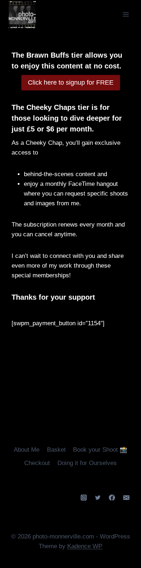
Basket (56, 449)
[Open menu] (125, 14)
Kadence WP (84, 546)
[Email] (126, 498)
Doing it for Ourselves (87, 463)
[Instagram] (84, 498)
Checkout (37, 463)
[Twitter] (98, 498)
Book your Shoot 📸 (100, 449)
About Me (26, 449)
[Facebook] (112, 498)
